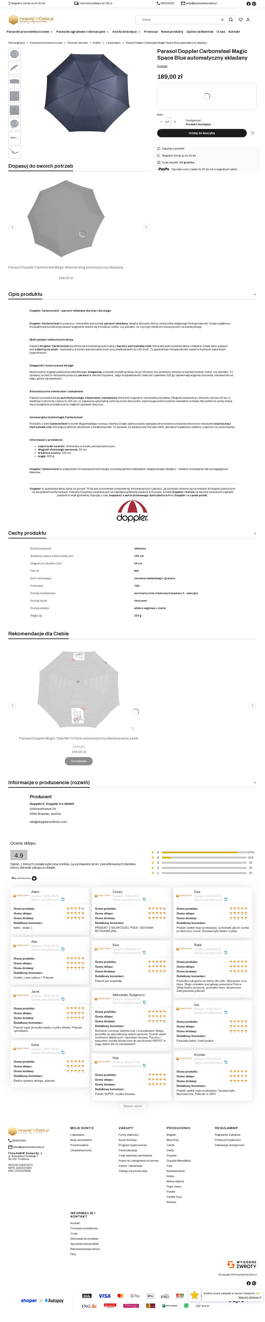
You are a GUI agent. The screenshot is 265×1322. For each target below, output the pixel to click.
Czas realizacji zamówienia (135, 1155)
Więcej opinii (132, 1106)
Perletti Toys (174, 1197)
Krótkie (97, 42)
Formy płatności (129, 1134)
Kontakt (75, 1223)
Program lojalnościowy (133, 1145)
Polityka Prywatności (228, 1140)
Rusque (171, 1202)
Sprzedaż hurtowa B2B (84, 1244)
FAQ (73, 1254)
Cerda (170, 1145)
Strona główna (16, 42)
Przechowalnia (79, 1145)
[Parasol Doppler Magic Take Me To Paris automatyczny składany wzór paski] (78, 689)
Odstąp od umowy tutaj (133, 1171)
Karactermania (176, 1171)
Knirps (170, 1176)
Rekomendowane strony (85, 1249)
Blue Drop (173, 1140)
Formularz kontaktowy (84, 1228)
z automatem (113, 42)
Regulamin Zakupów (227, 1134)
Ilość (160, 114)
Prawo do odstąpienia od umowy (139, 1160)
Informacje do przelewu (84, 1238)
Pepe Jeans (174, 1186)
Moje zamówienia (81, 1140)
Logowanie (77, 1134)
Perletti (171, 1191)
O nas (74, 1233)
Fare (169, 1165)
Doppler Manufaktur (179, 1160)
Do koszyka (78, 761)
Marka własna (175, 1181)
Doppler (162, 66)
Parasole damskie (77, 42)
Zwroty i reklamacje (130, 1165)
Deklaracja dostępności (229, 1145)
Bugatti (171, 1134)
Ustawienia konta (81, 1150)
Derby (170, 1150)
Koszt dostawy (128, 1140)
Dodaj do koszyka (202, 133)
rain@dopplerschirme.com (48, 822)
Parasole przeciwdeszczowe (46, 42)
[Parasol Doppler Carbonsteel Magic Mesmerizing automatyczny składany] (65, 219)
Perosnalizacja (128, 1150)
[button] (231, 19)
